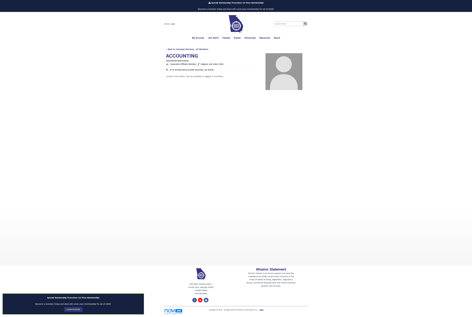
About (277, 38)
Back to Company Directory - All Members (187, 49)
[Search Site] (305, 23)
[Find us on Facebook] (194, 300)
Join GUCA (213, 38)
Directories (250, 38)
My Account (198, 38)
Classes (226, 38)
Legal (261, 310)
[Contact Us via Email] (206, 300)
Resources (264, 38)
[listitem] (167, 24)
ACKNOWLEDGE (73, 309)
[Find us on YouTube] (200, 300)
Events (237, 38)
